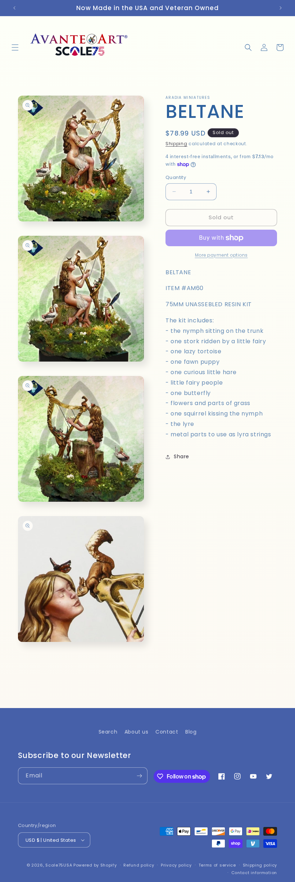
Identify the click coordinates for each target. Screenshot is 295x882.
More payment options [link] (221, 255)
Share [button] (181, 456)
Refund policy (138, 865)
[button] (15, 47)
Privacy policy (176, 865)
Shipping (176, 144)
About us (136, 731)
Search (108, 731)
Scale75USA (58, 865)
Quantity (175, 177)
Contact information (254, 873)
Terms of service (217, 865)
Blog (190, 731)
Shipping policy (260, 865)
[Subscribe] (139, 775)
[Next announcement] (281, 8)
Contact (166, 731)
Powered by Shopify (95, 865)
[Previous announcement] (14, 8)
